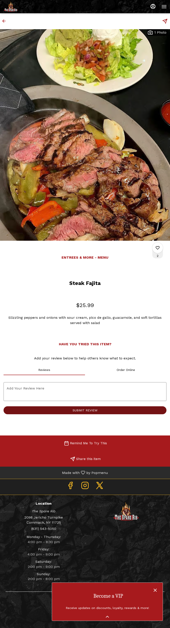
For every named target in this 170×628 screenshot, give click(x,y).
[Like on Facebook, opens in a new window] (70, 486)
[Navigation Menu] (164, 6)
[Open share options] (165, 21)
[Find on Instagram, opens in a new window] (85, 486)
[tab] (44, 370)
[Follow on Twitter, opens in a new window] (100, 486)
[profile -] (153, 6)
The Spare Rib (126, 511)
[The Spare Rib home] (23, 6)
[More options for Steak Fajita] (157, 247)
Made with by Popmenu (55, 472)
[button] (5, 21)
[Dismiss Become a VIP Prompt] (155, 590)
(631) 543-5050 (43, 529)
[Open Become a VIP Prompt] (107, 616)
